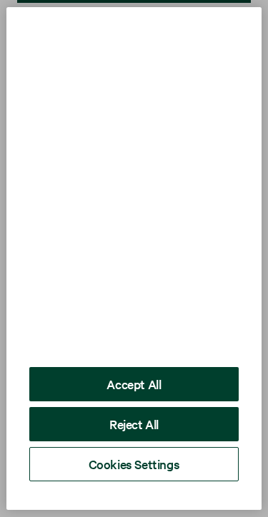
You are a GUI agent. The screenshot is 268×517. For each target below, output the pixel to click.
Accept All (133, 384)
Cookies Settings (134, 464)
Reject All (134, 424)
